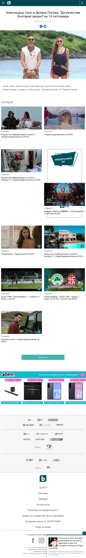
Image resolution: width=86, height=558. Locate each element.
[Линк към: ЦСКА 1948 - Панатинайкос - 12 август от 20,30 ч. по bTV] (21, 288)
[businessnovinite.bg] (59, 434)
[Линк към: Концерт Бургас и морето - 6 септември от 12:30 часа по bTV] (64, 203)
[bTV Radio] (43, 460)
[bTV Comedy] (40, 420)
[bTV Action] (28, 425)
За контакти (43, 504)
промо (12, 86)
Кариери (43, 499)
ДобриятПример (10, 89)
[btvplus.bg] (26, 434)
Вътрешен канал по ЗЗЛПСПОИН (43, 521)
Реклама (43, 493)
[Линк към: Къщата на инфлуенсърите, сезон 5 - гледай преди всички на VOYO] (21, 126)
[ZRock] (49, 467)
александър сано (37, 86)
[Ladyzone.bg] (40, 439)
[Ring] (59, 425)
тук (82, 375)
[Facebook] (33, 539)
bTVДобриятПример (49, 89)
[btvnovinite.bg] (42, 434)
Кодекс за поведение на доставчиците (43, 515)
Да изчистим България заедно (58, 86)
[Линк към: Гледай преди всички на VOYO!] (64, 126)
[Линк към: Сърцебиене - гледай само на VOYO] (21, 246)
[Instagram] (42, 539)
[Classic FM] (38, 467)
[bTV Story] (45, 425)
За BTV (43, 487)
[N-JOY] (29, 460)
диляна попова (22, 86)
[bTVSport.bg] (56, 439)
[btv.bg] (30, 420)
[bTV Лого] (43, 478)
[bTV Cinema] (53, 420)
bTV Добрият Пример (68, 89)
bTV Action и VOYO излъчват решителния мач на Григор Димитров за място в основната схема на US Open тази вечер (65, 543)
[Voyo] (26, 439)
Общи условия (43, 527)
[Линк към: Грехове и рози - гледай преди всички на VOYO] (21, 331)
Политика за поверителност (43, 510)
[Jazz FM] (56, 460)
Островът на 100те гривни (29, 89)
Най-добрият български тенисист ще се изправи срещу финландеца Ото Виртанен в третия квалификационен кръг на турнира (66, 553)
